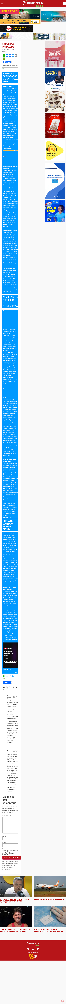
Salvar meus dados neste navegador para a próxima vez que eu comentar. (10, 852)
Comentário (6, 815)
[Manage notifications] (62, 1001)
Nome (4, 836)
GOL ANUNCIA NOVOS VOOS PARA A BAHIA (49, 899)
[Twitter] (38, 949)
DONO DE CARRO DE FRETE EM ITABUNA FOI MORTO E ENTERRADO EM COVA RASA (15, 930)
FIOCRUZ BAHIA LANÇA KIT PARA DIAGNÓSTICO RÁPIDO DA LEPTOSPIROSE (48, 930)
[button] (2, 3)
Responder (9, 744)
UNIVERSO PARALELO (8, 45)
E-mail (4, 842)
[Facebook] (28, 949)
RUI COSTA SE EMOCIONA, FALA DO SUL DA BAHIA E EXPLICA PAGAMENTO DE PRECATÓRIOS (14, 901)
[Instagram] (33, 949)
